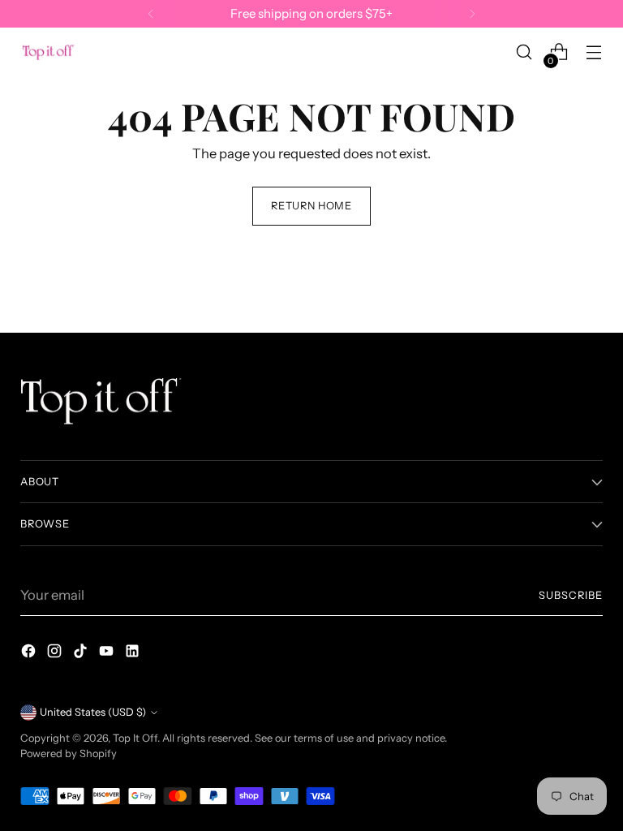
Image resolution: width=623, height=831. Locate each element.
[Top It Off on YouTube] (108, 654)
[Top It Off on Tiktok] (82, 654)
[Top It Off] (48, 52)
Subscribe (571, 595)
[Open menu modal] (594, 52)
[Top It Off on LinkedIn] (134, 654)
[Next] (472, 14)
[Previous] (151, 14)
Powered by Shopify (68, 753)
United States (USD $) (93, 712)
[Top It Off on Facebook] (30, 654)
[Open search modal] (524, 52)
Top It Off (135, 738)
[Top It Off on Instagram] (56, 654)
